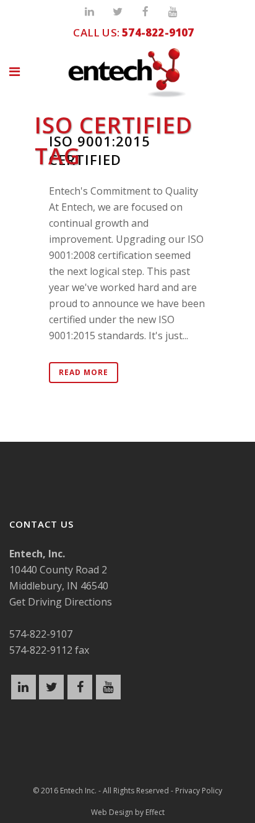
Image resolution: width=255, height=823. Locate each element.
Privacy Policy (198, 790)
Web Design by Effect (128, 812)
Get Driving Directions (60, 602)
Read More (83, 372)
